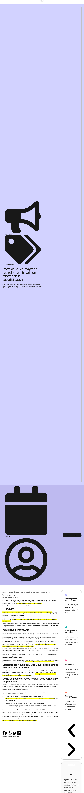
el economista (9, 723)
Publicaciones (12, 3)
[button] (4, 734)
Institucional (3, 3)
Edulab (33, 3)
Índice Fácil (27, 3)
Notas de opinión (8, 234)
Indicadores (19, 3)
